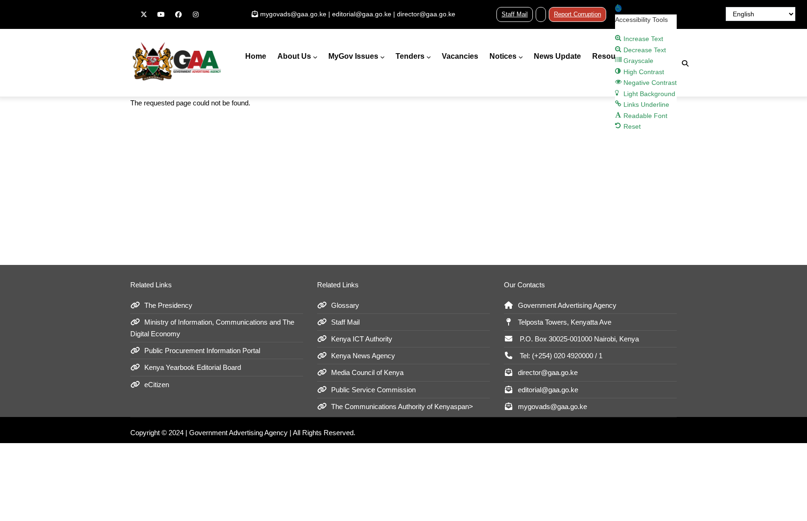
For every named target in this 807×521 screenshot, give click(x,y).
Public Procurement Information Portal (202, 350)
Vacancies (460, 56)
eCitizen (156, 385)
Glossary (345, 305)
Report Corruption (577, 14)
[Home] (177, 61)
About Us (294, 56)
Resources (611, 56)
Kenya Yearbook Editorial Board (192, 367)
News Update (557, 56)
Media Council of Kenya (367, 372)
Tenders (410, 56)
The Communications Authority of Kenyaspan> (402, 406)
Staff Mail (515, 14)
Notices (503, 56)
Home (255, 56)
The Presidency (168, 305)
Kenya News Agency (363, 356)
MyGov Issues (353, 56)
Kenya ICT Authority (361, 339)
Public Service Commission (373, 390)
